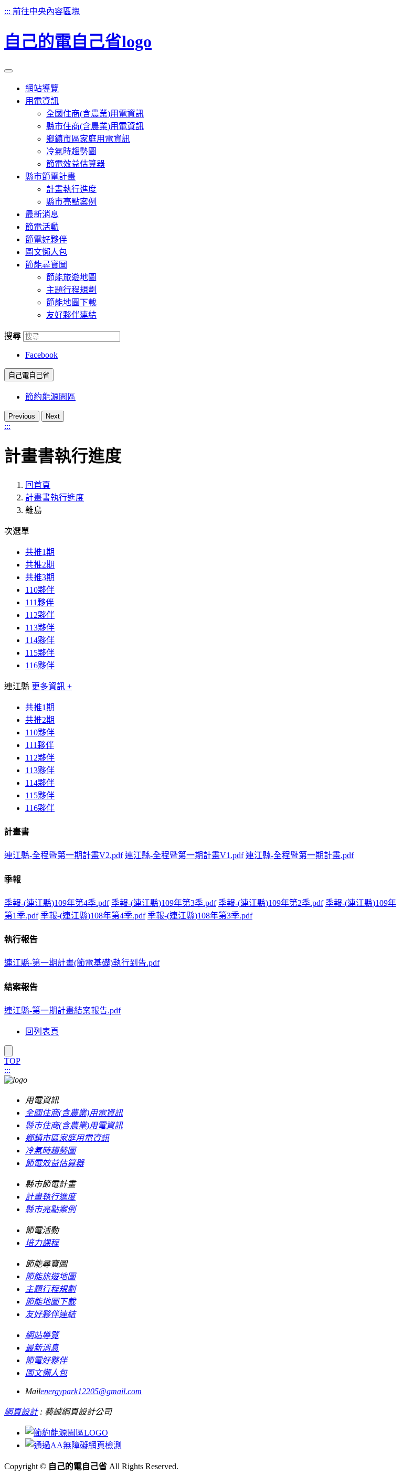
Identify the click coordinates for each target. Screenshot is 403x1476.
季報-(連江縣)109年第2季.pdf (270, 903)
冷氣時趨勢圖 (71, 151)
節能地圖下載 (71, 302)
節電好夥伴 (46, 1360)
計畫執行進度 (71, 189)
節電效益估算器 (75, 163)
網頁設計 (21, 1411)
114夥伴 (40, 640)
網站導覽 (42, 1335)
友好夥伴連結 (71, 315)
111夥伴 (39, 602)
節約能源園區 (50, 396)
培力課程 (42, 1242)
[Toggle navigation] (8, 70)
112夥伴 (40, 615)
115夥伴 (40, 652)
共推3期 (40, 577)
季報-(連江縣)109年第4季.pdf (56, 903)
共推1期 (40, 552)
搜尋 (12, 335)
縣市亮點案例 (71, 201)
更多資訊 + (51, 686)
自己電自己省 (28, 375)
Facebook (41, 354)
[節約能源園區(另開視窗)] (66, 1432)
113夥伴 (40, 627)
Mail (32, 1391)
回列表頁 (42, 1031)
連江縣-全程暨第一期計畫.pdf (300, 855)
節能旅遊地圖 (71, 277)
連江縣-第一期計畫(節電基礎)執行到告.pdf (82, 962)
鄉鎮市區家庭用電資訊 (88, 138)
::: (8, 11)
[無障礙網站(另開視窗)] (73, 1445)
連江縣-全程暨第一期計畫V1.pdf (184, 855)
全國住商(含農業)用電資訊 (95, 113)
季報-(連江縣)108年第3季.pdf (199, 915)
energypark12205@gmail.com (91, 1391)
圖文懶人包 (46, 1372)
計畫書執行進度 (54, 497)
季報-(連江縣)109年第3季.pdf (163, 903)
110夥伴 (40, 589)
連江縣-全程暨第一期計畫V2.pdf (63, 855)
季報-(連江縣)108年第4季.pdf (92, 915)
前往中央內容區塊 (46, 11)
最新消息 (42, 1347)
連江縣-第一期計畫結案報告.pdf (62, 1010)
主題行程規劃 (71, 289)
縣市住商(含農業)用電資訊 (95, 126)
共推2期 (40, 564)
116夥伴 (40, 665)
